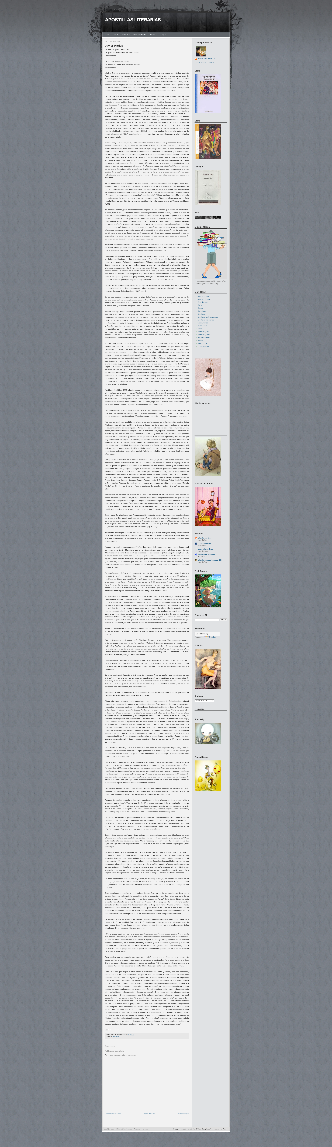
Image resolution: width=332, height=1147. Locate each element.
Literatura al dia (204, 538)
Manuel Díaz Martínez (206, 554)
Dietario (200, 308)
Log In (163, 35)
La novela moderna (205, 549)
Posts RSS (125, 35)
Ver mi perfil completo (205, 62)
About (115, 35)
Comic (200, 305)
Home (106, 35)
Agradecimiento (203, 296)
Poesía (200, 341)
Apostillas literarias (133, 19)
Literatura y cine (204, 335)
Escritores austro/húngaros (208, 317)
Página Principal (149, 1114)
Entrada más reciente (113, 1114)
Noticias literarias (204, 338)
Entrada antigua (183, 1114)
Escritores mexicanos (206, 320)
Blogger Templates (180, 1129)
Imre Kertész (202, 326)
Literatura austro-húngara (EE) (210, 560)
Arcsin (225, 1129)
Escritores (115, 1037)
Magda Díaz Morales (206, 58)
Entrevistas (202, 311)
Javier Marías (114, 45)
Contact (153, 35)
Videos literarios (204, 346)
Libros (200, 329)
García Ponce (203, 323)
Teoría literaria (203, 343)
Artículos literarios (204, 299)
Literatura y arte (203, 332)
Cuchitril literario (204, 543)
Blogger (146, 1129)
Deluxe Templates (203, 1129)
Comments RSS (140, 35)
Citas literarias (203, 302)
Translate (212, 637)
